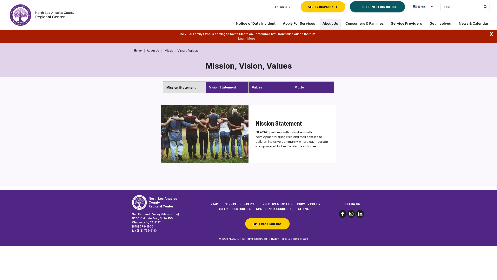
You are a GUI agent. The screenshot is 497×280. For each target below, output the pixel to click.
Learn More (246, 38)
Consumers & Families (364, 23)
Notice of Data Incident (255, 23)
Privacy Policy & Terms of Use (288, 238)
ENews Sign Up (284, 7)
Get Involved (440, 23)
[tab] (184, 87)
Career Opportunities (233, 208)
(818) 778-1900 (143, 226)
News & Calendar (473, 23)
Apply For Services (299, 23)
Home (138, 50)
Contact (213, 204)
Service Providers (406, 23)
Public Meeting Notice (378, 7)
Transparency (325, 7)
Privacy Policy (309, 204)
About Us (330, 23)
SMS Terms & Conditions (274, 208)
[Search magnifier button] (485, 7)
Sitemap (304, 208)
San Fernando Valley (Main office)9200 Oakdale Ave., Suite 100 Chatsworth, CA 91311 (155, 218)
